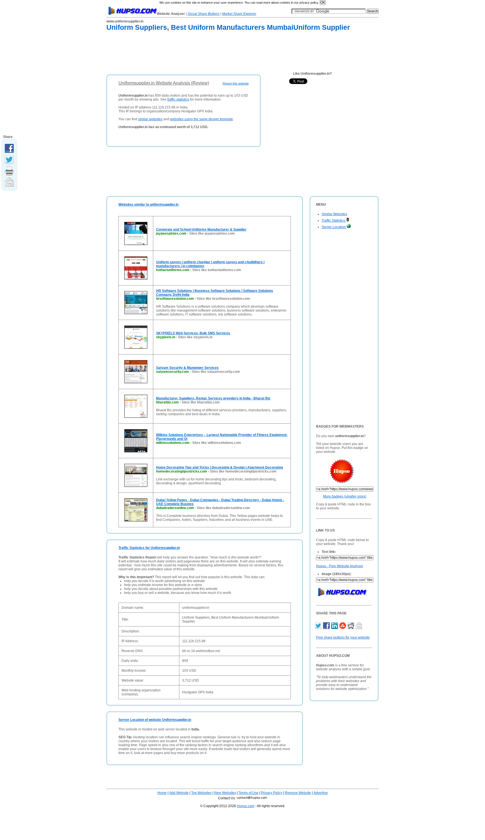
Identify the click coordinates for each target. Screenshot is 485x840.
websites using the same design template (201, 119)
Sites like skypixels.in (195, 337)
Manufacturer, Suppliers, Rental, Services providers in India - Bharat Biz (213, 398)
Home (162, 793)
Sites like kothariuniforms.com (216, 270)
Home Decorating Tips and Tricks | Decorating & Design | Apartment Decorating (219, 467)
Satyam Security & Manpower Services (187, 368)
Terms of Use (248, 793)
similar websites (150, 119)
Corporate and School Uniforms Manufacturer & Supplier (201, 229)
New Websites (225, 793)
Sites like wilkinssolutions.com (216, 443)
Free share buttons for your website (343, 637)
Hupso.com (245, 806)
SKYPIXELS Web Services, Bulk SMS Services (193, 333)
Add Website (179, 793)
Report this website (236, 83)
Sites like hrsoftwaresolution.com (223, 299)
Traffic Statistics (334, 221)
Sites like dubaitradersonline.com (223, 508)
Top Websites (201, 793)
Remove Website (298, 793)
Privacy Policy (271, 793)
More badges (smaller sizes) (344, 496)
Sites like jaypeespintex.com (212, 233)
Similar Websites (334, 214)
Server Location (334, 227)
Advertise (321, 793)
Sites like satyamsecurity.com (216, 372)
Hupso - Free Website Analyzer (339, 566)
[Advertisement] (208, 54)
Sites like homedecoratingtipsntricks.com (243, 471)
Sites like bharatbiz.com (201, 402)
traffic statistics (178, 99)
